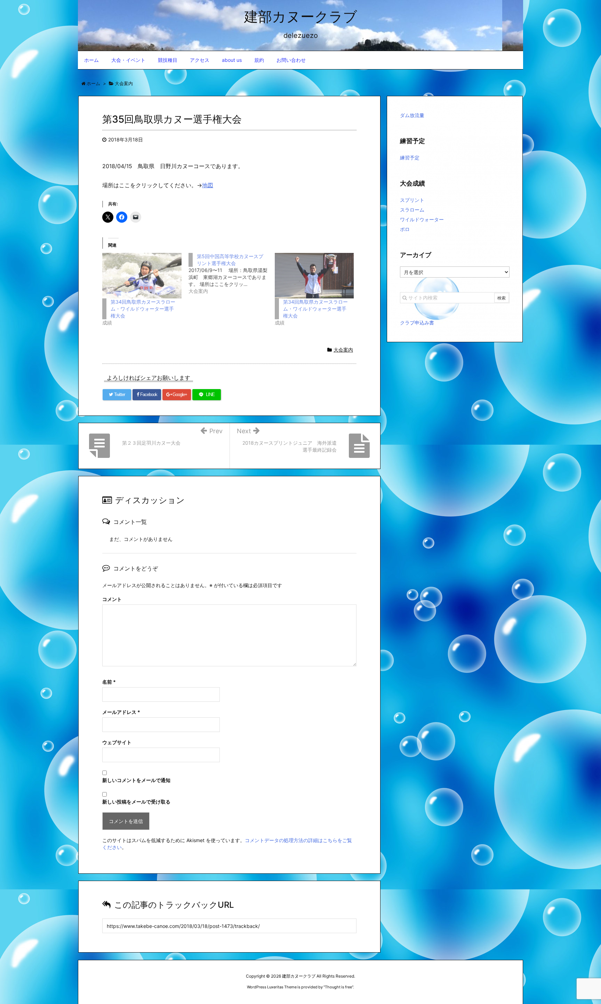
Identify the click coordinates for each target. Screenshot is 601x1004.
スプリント (412, 200)
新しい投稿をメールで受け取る (136, 802)
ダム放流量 (412, 115)
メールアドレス (121, 712)
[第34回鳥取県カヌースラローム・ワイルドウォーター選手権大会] (142, 275)
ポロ (405, 229)
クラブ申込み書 (417, 323)
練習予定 (409, 158)
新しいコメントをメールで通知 (136, 780)
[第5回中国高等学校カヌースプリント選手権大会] (232, 274)
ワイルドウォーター (422, 219)
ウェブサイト (116, 742)
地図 (207, 185)
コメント (112, 599)
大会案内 (343, 350)
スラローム (412, 210)
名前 (109, 682)
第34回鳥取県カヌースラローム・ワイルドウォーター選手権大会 (143, 309)
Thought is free (338, 987)
